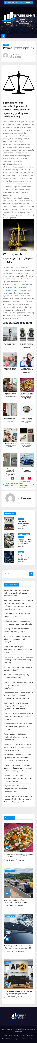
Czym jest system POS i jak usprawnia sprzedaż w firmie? (25, 542)
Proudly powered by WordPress (11, 1029)
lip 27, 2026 (10, 951)
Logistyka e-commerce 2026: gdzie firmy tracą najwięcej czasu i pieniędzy (18, 993)
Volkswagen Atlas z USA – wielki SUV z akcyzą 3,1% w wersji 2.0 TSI (17, 947)
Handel (21, 537)
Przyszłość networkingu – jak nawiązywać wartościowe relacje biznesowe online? (16, 788)
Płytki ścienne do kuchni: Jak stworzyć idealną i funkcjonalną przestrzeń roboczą (18, 726)
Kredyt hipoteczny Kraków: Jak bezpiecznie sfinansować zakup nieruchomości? (15, 737)
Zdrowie (32, 1039)
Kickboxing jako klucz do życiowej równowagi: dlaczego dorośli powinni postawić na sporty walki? (18, 768)
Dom (10, 1035)
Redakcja (16, 55)
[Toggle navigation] (34, 36)
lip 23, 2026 (22, 526)
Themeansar (18, 1031)
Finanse (27, 534)
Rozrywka (17, 1039)
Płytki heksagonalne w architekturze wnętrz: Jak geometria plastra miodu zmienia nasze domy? (17, 747)
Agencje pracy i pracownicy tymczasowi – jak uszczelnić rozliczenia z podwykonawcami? (18, 778)
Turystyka (25, 1039)
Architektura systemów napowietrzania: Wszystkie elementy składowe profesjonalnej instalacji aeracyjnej (18, 695)
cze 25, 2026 (23, 559)
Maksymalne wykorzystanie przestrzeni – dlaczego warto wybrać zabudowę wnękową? (18, 660)
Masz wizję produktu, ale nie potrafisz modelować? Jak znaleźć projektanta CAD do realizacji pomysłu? (18, 799)
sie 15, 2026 (10, 860)
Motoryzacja (10, 870)
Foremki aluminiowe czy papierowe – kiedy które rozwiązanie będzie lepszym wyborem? (17, 593)
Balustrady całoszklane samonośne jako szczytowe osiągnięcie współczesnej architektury (18, 716)
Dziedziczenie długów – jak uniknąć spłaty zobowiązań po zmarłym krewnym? (17, 639)
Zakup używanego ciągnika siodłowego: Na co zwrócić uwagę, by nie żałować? (18, 649)
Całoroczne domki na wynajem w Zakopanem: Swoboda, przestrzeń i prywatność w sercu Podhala (17, 706)
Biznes (6, 44)
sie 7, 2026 (10, 905)
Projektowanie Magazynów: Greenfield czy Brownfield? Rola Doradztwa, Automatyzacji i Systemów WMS (18, 757)
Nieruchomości (7, 1039)
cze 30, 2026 (23, 544)
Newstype (30, 1029)
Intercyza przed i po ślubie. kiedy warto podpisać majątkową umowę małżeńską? (18, 685)
